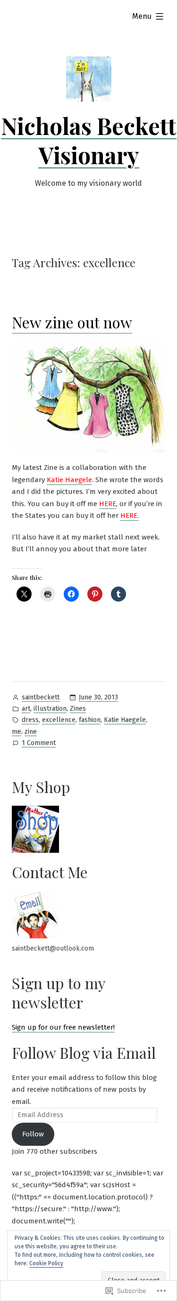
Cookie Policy (46, 1263)
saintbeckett (40, 697)
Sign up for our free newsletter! (63, 1027)
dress (30, 720)
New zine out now (72, 322)
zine (31, 732)
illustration (50, 709)
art (26, 709)
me (16, 732)
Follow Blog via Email (84, 1052)
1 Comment (39, 743)
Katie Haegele (125, 720)
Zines (78, 709)
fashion (90, 720)
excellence (59, 720)
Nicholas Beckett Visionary (89, 140)
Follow (33, 1134)
